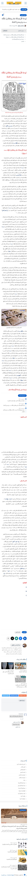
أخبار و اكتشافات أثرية (21, 764)
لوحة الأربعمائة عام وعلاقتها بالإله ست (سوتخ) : (15, 37)
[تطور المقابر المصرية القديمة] (22, 860)
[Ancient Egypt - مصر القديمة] (14, 3)
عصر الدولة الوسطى (22, 785)
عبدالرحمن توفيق (21, 25)
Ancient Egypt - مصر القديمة (7, 875)
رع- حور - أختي (15, 541)
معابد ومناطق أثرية (22, 793)
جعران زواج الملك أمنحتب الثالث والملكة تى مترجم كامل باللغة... (14, 411)
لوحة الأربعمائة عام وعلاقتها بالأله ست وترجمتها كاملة (14, 35)
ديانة (25, 780)
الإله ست (15, 143)
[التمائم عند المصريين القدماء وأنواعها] (22, 845)
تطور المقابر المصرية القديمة (12, 859)
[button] (20, 638)
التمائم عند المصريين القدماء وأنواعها (9, 844)
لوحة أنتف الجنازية (23, 672)
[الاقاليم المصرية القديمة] (22, 852)
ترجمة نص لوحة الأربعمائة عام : (18, 39)
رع (4, 573)
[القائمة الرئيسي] (26, 3)
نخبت (10, 499)
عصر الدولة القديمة (22, 783)
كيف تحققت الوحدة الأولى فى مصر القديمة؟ (11, 9)
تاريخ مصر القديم (22, 775)
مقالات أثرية (23, 796)
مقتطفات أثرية (23, 799)
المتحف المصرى (23, 15)
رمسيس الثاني (9, 126)
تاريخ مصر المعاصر (22, 777)
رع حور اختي (5, 210)
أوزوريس (18, 375)
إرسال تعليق (22, 700)
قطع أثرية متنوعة (22, 791)
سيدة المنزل (22, 568)
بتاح (14, 358)
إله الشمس (18, 175)
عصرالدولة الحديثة (22, 788)
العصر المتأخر (23, 767)
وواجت (6, 499)
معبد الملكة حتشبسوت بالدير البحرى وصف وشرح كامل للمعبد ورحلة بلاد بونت (14, 827)
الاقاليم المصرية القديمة (12, 852)
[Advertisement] (14, 58)
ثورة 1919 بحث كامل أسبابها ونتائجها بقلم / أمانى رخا (9, 867)
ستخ (10, 251)
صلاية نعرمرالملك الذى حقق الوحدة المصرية (16, 401)
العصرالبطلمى (23, 769)
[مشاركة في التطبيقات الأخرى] (8, 638)
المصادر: (22, 41)
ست (22, 168)
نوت (26, 467)
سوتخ (22, 380)
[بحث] (2, 3)
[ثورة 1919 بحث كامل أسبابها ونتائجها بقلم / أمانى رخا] (22, 867)
